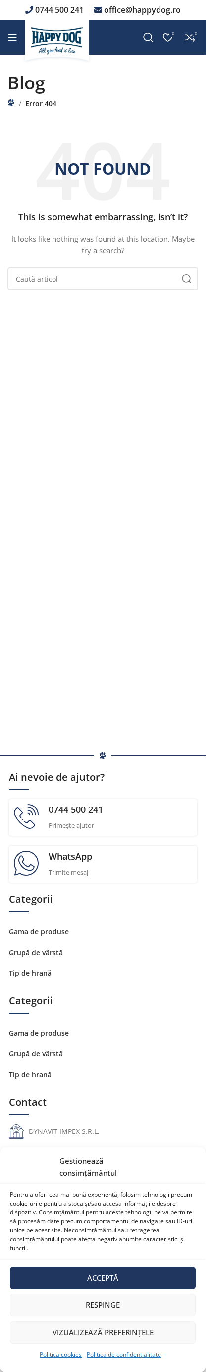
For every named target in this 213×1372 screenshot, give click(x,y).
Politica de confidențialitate (124, 1354)
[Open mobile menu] (12, 37)
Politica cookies (61, 1354)
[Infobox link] (103, 817)
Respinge (103, 1305)
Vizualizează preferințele (103, 1332)
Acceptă (102, 1278)
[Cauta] (148, 37)
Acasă (11, 102)
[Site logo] (58, 41)
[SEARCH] (186, 278)
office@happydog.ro (142, 9)
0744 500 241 (59, 9)
